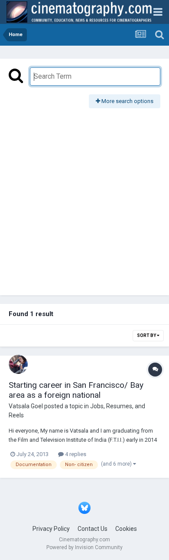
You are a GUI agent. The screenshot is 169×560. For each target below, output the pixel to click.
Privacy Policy (51, 528)
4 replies (75, 454)
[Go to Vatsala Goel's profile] (18, 364)
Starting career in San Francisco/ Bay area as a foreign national (76, 390)
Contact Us (92, 528)
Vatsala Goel (26, 406)
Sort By (147, 335)
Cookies (126, 528)
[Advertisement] (84, 197)
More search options (126, 101)
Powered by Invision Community (84, 547)
